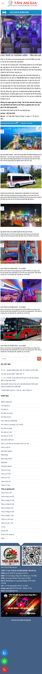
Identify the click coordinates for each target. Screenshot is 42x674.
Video (2, 538)
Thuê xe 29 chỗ (5, 474)
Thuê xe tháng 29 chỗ (7, 504)
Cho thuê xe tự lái (6, 432)
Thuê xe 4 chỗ (5, 478)
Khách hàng (4, 455)
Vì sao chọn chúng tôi (7, 534)
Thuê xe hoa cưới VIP (7, 496)
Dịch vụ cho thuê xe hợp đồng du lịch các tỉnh (15, 443)
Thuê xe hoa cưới (6, 493)
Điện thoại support (6, 451)
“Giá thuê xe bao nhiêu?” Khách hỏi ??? (12, 374)
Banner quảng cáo (6, 402)
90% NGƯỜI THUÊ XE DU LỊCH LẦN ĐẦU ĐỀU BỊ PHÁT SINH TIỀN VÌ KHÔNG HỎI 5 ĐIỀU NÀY (19, 385)
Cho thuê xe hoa (6, 417)
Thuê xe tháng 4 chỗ (7, 508)
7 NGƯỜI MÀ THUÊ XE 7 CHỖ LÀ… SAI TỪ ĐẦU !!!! (16, 390)
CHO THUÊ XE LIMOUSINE (9, 421)
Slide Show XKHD (6, 459)
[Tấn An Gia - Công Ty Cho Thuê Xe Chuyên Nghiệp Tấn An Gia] (22, 3)
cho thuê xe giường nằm (16, 80)
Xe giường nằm (5, 86)
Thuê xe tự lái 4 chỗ (7, 519)
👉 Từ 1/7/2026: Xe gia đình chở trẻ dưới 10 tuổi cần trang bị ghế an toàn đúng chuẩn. (20, 379)
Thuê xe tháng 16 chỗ (7, 500)
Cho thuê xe (4, 409)
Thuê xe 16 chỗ (5, 470)
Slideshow (4, 462)
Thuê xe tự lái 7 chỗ (7, 523)
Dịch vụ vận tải (5, 447)
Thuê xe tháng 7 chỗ (7, 515)
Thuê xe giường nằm (7, 489)
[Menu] (2, 3)
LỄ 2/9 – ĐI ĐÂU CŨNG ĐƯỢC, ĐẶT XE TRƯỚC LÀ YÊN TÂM (19, 370)
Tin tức (3, 527)
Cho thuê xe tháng (6, 428)
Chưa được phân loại (7, 440)
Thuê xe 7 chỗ (5, 485)
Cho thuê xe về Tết (7, 436)
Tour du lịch (4, 531)
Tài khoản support (6, 466)
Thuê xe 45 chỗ (5, 481)
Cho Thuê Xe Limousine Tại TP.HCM (12, 425)
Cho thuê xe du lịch (7, 413)
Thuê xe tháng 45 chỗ (7, 512)
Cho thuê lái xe (5, 406)
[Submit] (39, 359)
